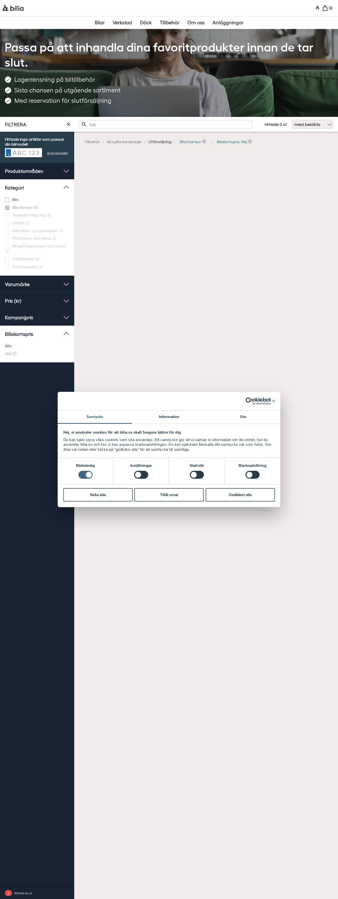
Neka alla (98, 495)
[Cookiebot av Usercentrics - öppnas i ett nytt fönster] (253, 401)
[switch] (141, 475)
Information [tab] (169, 417)
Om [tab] (243, 417)
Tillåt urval (169, 495)
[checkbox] (37, 199)
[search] (165, 124)
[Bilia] (13, 8)
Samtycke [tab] (94, 417)
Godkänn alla (240, 495)
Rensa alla (23, 893)
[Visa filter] (68, 124)
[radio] (37, 346)
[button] (193, 141)
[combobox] (165, 124)
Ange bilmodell (57, 153)
